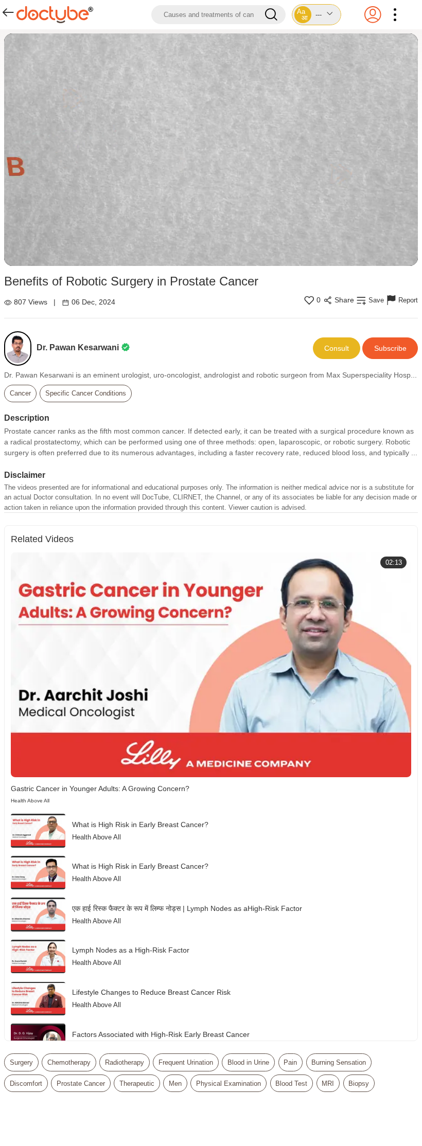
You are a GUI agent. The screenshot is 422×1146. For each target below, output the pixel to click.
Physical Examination (228, 1083)
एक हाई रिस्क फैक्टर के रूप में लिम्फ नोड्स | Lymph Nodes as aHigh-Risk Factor (187, 908)
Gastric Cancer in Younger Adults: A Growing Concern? (100, 788)
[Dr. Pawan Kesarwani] (20, 348)
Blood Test (291, 1083)
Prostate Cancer (81, 1083)
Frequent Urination (186, 1062)
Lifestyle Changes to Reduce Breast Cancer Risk (151, 992)
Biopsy (358, 1083)
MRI (328, 1083)
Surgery (21, 1062)
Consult (336, 348)
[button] (316, 14)
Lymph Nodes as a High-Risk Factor (130, 950)
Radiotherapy (124, 1062)
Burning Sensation (338, 1062)
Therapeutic (136, 1083)
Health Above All (30, 800)
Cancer (20, 393)
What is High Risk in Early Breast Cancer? (140, 824)
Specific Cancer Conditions (85, 393)
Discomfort (26, 1083)
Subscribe (390, 348)
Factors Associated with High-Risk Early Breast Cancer (161, 1034)
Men (175, 1083)
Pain (290, 1062)
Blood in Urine (248, 1062)
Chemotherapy (69, 1062)
